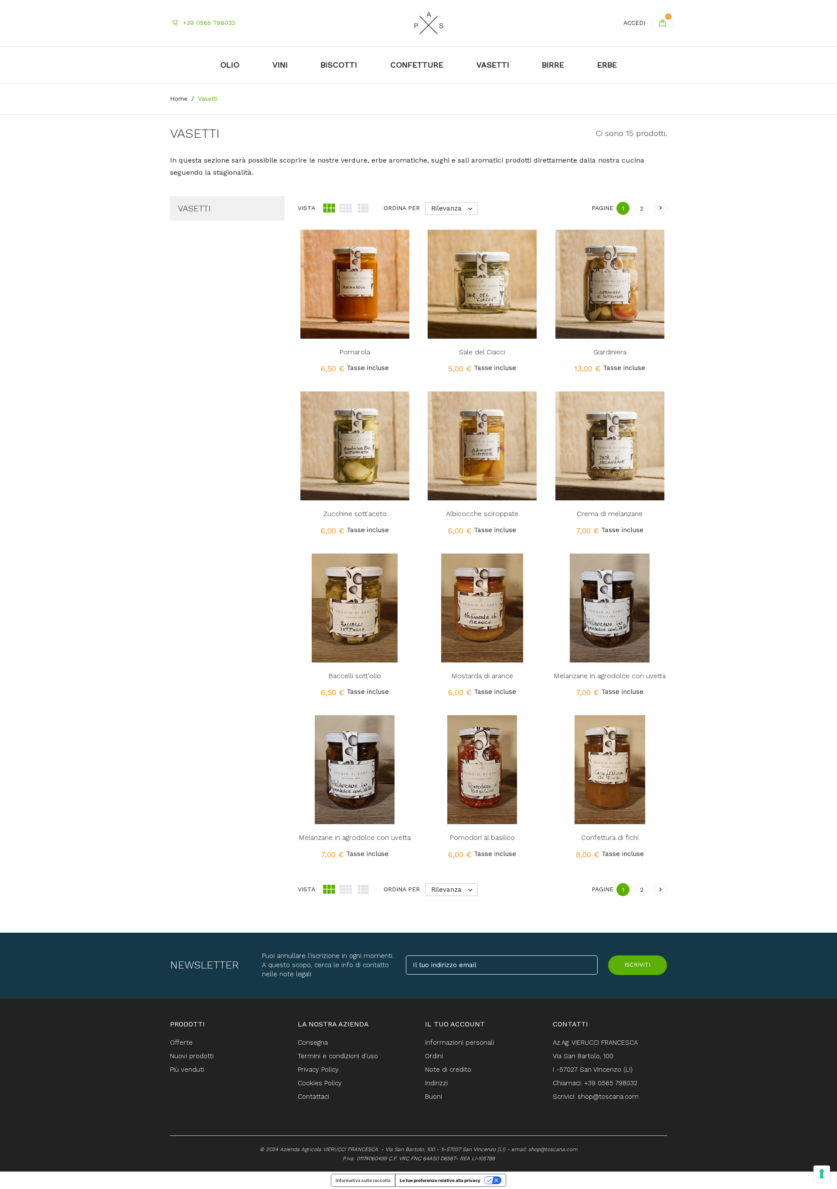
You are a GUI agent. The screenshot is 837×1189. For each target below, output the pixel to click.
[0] (663, 23)
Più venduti (187, 1069)
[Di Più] (393, 298)
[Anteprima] (375, 298)
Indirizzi (436, 1083)
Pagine (602, 207)
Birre (553, 64)
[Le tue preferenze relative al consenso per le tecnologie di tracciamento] (821, 1173)
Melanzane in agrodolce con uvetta (610, 676)
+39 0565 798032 (207, 22)
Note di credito (448, 1069)
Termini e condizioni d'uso (338, 1056)
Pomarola (354, 352)
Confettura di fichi (610, 837)
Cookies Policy (320, 1083)
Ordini (434, 1056)
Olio (229, 64)
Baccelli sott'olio (354, 676)
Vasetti (492, 64)
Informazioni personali (459, 1042)
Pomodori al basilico (482, 837)
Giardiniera (609, 352)
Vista (306, 207)
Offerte (181, 1042)
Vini (280, 64)
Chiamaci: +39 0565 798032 (595, 1083)
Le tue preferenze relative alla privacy (440, 1180)
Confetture (416, 64)
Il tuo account (455, 1024)
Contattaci (313, 1097)
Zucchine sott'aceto (355, 514)
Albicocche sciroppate (482, 514)
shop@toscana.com (553, 1149)
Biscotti (338, 64)
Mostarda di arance (482, 676)
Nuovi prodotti (192, 1056)
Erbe (607, 64)
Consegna (313, 1042)
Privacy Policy (318, 1069)
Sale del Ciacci (482, 352)
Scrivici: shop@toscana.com (596, 1097)
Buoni (433, 1097)
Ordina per (402, 207)
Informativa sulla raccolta (363, 1180)
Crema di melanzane (610, 514)
